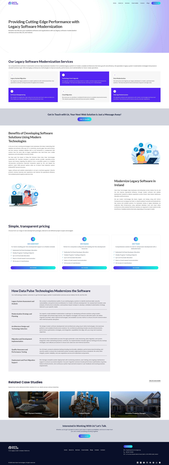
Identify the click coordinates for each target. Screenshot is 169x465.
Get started (33, 268)
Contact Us (156, 3)
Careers (142, 3)
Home (114, 3)
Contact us (128, 446)
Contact (102, 450)
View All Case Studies (155, 380)
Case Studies (135, 3)
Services (127, 3)
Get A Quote (84, 119)
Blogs (148, 3)
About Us (120, 3)
